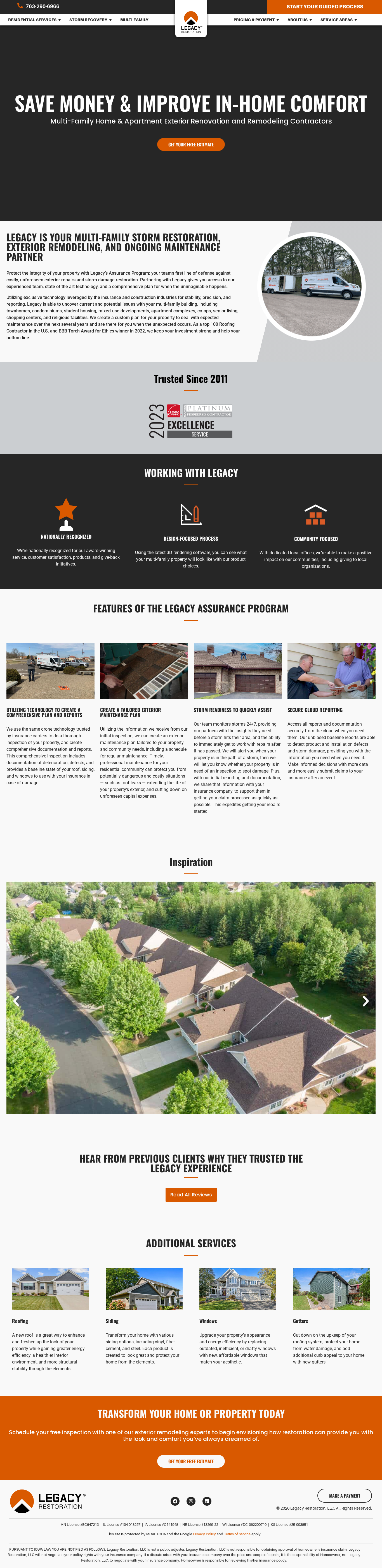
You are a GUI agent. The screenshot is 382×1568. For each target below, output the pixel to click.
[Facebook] (175, 1501)
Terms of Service (237, 1534)
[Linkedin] (206, 1501)
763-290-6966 (42, 6)
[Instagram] (191, 1501)
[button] (16, 1001)
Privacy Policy (204, 1534)
